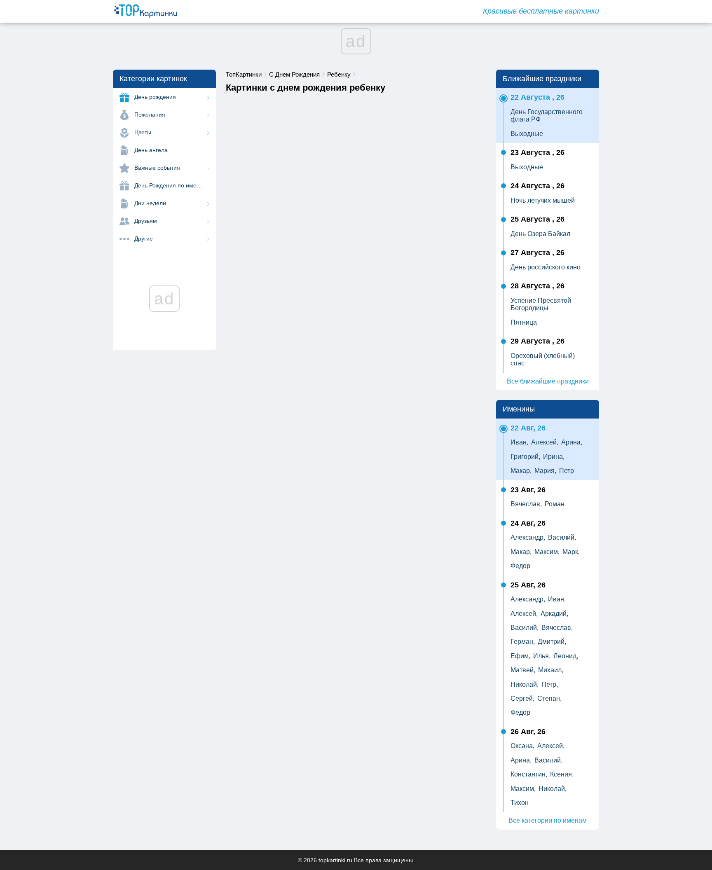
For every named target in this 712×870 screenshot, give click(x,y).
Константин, (529, 774)
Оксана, (522, 745)
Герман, (523, 641)
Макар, (521, 470)
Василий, (562, 537)
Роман (554, 504)
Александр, (528, 537)
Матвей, (523, 670)
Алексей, (544, 442)
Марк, (571, 551)
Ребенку (339, 74)
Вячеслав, (526, 504)
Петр (566, 470)
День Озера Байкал (540, 233)
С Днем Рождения (294, 74)
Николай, (525, 684)
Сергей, (522, 698)
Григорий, (525, 456)
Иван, (519, 442)
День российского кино (546, 267)
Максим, (547, 551)
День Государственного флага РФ (547, 115)
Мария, (545, 470)
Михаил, (550, 670)
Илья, (541, 656)
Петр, (549, 684)
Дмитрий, (552, 641)
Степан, (549, 698)
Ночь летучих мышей (543, 200)
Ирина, (553, 456)
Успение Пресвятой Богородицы (541, 304)
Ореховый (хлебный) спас (543, 359)
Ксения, (562, 774)
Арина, (571, 442)
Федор (520, 565)
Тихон (520, 802)
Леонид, (565, 656)
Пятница (524, 322)
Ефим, (520, 656)
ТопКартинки (244, 74)
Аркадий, (554, 613)
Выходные (527, 133)
